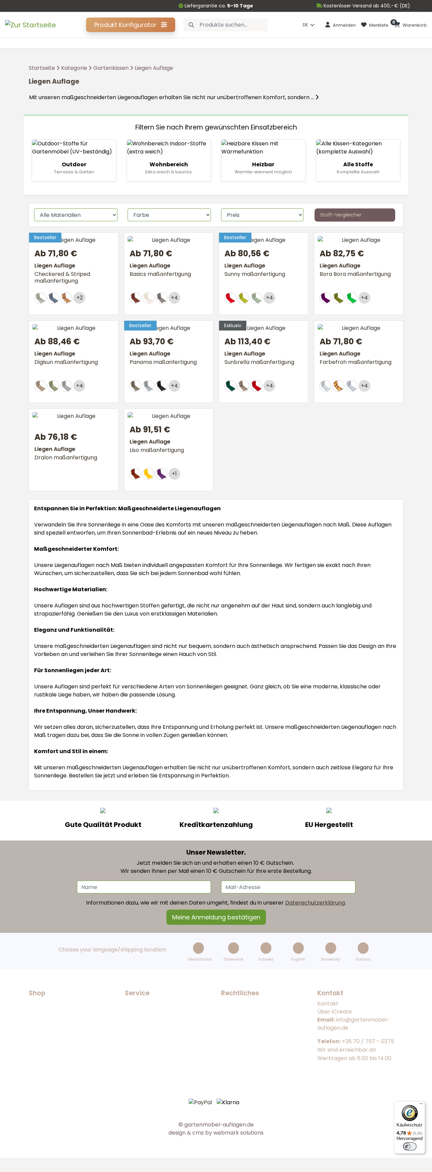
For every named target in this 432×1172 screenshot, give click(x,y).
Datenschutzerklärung (315, 903)
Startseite (42, 68)
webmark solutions (238, 1133)
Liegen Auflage (154, 68)
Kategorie (74, 68)
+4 (174, 298)
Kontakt (328, 1003)
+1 (174, 474)
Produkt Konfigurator (126, 25)
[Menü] (421, 1105)
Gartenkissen (111, 68)
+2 (79, 298)
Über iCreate (334, 1012)
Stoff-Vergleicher (340, 214)
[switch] (409, 1146)
